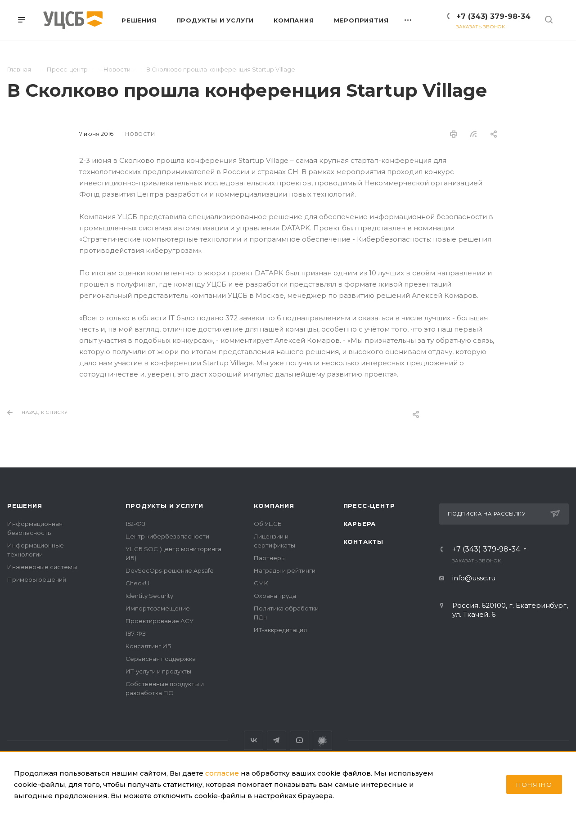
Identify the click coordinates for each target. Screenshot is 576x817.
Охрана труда (275, 595)
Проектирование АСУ (160, 620)
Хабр (322, 740)
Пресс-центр (369, 505)
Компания (274, 505)
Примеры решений (36, 579)
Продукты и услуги (164, 505)
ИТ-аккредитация (280, 629)
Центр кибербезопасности (167, 536)
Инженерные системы (42, 566)
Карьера (359, 523)
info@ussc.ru (473, 578)
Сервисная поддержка (161, 658)
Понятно (534, 784)
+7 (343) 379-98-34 (493, 16)
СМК (261, 583)
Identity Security (149, 595)
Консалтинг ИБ (148, 646)
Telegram (276, 740)
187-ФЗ (136, 633)
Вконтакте (253, 740)
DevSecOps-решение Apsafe (170, 570)
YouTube (299, 740)
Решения (24, 505)
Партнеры (270, 557)
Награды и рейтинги (284, 570)
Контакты (363, 541)
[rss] (473, 134)
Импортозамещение (158, 608)
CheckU (137, 583)
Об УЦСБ (268, 523)
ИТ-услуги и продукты (158, 671)
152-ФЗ (135, 523)
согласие (222, 773)
